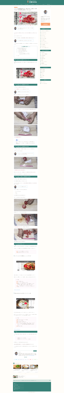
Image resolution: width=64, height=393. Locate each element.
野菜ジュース (37, 4)
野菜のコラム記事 (15, 7)
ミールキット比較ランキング (44, 47)
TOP (15, 4)
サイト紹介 (21, 4)
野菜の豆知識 (48, 4)
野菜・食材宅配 (26, 4)
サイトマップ (16, 389)
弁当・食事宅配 (32, 4)
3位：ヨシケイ (43, 35)
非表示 (29, 46)
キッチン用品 (43, 4)
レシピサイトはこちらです (31, 355)
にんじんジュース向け (44, 64)
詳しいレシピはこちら (17, 329)
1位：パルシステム (43, 32)
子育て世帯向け (43, 55)
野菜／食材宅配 (43, 69)
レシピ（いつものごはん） (44, 83)
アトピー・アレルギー (44, 61)
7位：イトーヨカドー (44, 41)
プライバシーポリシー (17, 386)
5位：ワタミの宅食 (43, 38)
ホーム (16, 383)
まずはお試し (43, 52)
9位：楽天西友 (43, 44)
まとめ (18, 55)
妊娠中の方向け (43, 58)
